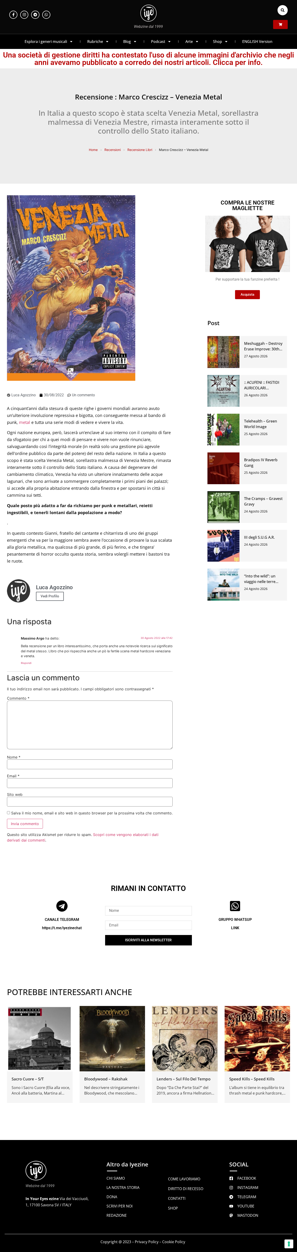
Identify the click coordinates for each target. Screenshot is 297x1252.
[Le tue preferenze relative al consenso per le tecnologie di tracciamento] (288, 1243)
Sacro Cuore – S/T (28, 1079)
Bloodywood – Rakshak (105, 1079)
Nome (13, 757)
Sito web (15, 794)
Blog (127, 41)
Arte (189, 41)
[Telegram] (35, 15)
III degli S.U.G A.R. (259, 537)
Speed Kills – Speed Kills (251, 1079)
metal (24, 422)
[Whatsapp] (46, 15)
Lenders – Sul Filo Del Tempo (183, 1079)
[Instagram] (24, 15)
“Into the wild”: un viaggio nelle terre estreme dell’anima (261, 581)
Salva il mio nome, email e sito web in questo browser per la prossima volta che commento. (92, 813)
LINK (235, 928)
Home (93, 150)
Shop (217, 41)
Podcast (158, 41)
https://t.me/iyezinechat (62, 928)
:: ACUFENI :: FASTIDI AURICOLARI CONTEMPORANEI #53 (263, 388)
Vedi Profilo (50, 596)
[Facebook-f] (13, 15)
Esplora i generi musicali (46, 41)
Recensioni (112, 150)
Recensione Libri (139, 150)
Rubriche (95, 41)
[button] (283, 10)
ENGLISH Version (257, 41)
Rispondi (26, 663)
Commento (18, 698)
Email (13, 776)
